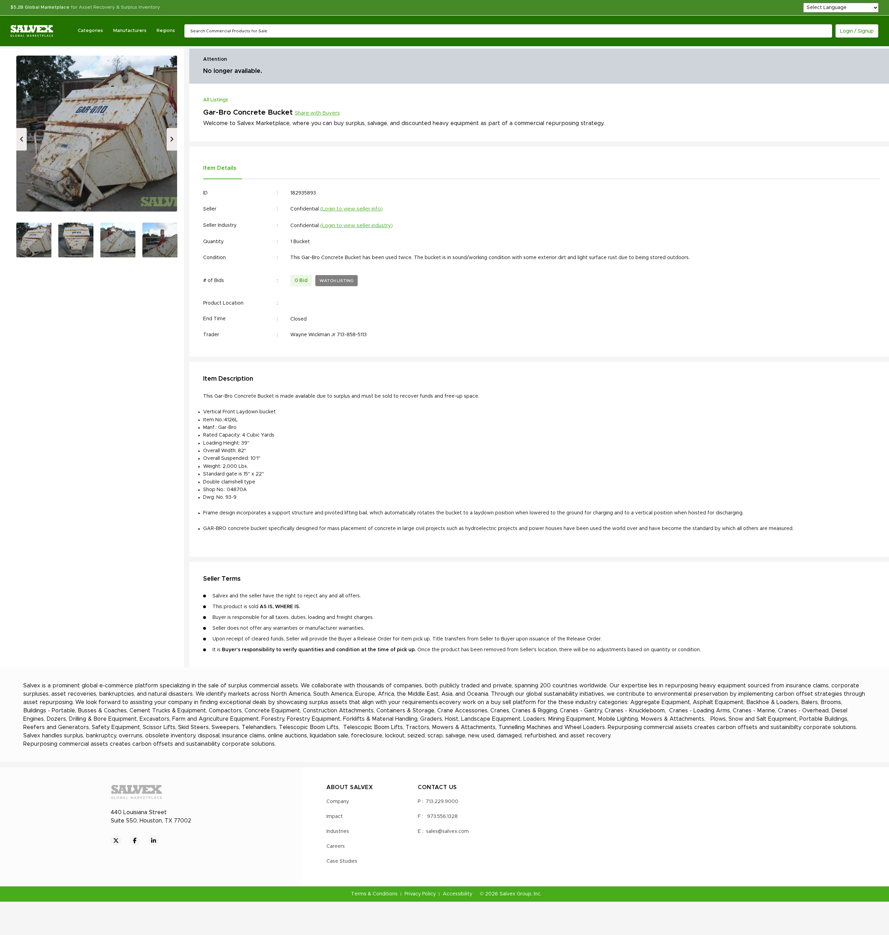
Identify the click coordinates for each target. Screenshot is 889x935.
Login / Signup (857, 31)
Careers (335, 846)
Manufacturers (129, 30)
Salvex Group (515, 894)
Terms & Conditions (374, 894)
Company (337, 801)
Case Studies (341, 861)
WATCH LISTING (336, 281)
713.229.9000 (442, 801)
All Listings (215, 100)
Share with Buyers (317, 113)
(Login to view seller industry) (356, 225)
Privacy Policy (420, 894)
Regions (166, 30)
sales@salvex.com (447, 831)
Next (172, 139)
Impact (334, 816)
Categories (90, 30)
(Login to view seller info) (351, 209)
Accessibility (457, 894)
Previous (21, 139)
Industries (337, 831)
